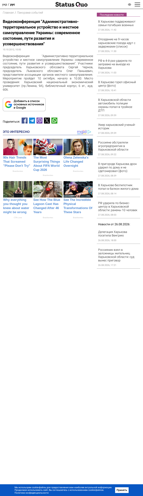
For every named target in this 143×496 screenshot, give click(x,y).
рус (12, 4)
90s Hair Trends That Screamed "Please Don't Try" (16, 162)
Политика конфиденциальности (32, 493)
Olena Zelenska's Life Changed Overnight (75, 162)
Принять (122, 490)
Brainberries (18, 171)
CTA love (18, 218)
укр (4, 4)
